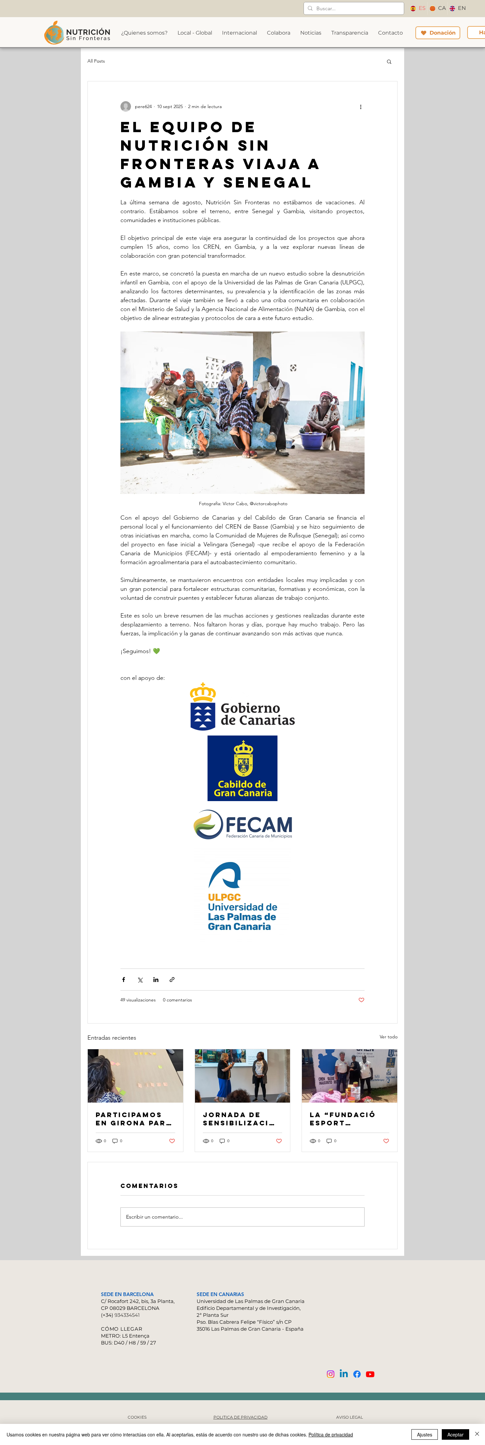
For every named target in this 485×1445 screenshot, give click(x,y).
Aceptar (455, 1434)
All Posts (96, 61)
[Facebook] (357, 1374)
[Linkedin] (344, 1374)
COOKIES (137, 1417)
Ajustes (424, 1434)
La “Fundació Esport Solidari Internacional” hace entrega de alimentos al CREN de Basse (349, 1119)
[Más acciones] (361, 106)
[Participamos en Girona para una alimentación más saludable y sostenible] (135, 1076)
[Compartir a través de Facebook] (123, 979)
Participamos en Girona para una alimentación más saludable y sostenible (134, 1119)
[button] (389, 61)
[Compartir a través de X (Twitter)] (140, 979)
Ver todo (389, 1037)
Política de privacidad (330, 1434)
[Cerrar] (477, 1434)
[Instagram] (331, 1374)
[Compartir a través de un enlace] (172, 979)
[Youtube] (370, 1374)
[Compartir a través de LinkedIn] (156, 979)
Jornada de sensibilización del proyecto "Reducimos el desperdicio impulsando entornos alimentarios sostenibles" (242, 1119)
